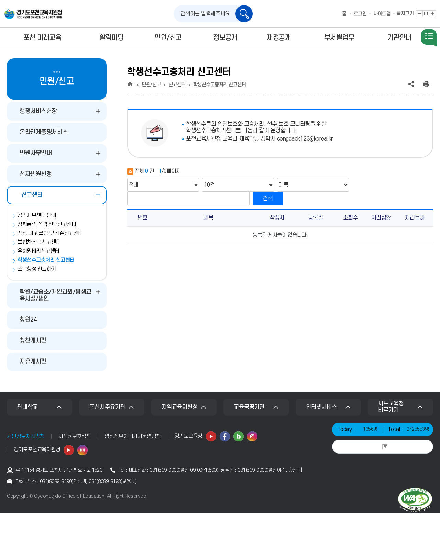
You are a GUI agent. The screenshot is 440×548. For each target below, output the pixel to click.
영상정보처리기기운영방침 (132, 436)
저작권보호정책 (74, 436)
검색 (268, 198)
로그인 (360, 14)
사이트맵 (381, 14)
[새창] (211, 436)
